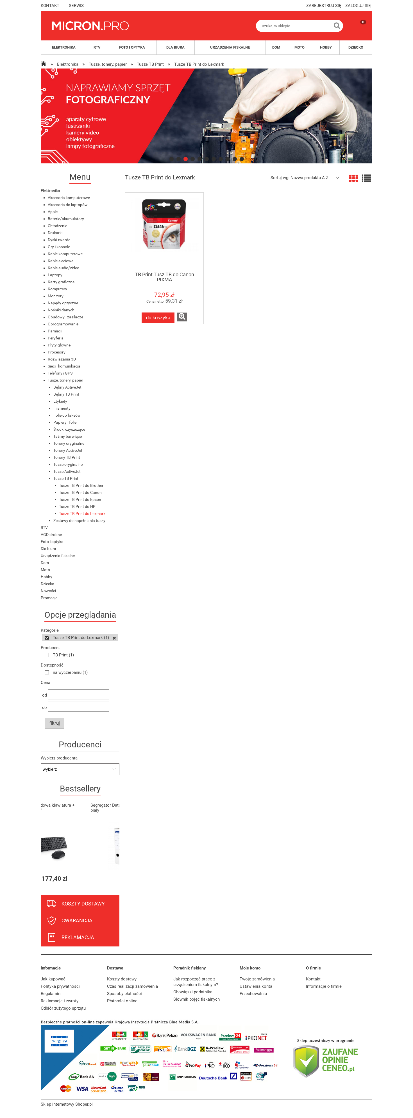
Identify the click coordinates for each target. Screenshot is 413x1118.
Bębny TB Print (66, 394)
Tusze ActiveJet (67, 471)
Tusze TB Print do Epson (80, 499)
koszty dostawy (83, 904)
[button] (182, 316)
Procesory (56, 352)
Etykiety (60, 401)
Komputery (57, 289)
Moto (45, 569)
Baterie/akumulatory (66, 218)
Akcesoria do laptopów (68, 204)
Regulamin (50, 993)
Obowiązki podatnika (192, 991)
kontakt (50, 5)
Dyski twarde (59, 240)
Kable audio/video (63, 268)
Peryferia (55, 338)
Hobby (46, 576)
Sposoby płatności (124, 993)
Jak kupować (53, 979)
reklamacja (78, 937)
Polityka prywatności (60, 986)
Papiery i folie (64, 422)
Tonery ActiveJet (67, 450)
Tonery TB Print (66, 457)
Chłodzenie (57, 225)
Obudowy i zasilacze (65, 317)
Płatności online (122, 1000)
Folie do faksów (67, 415)
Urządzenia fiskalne (58, 555)
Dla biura (48, 548)
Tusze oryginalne (68, 464)
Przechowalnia (253, 993)
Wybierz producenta (59, 758)
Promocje (49, 597)
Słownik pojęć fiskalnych (196, 999)
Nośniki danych (61, 310)
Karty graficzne (61, 282)
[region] (206, 116)
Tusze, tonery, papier (65, 380)
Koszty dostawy (122, 979)
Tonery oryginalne (68, 443)
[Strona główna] (90, 25)
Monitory (55, 296)
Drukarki (55, 233)
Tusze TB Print (65, 478)
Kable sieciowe (60, 261)
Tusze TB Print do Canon (80, 492)
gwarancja (77, 920)
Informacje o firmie (324, 986)
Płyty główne (59, 345)
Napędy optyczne (63, 303)
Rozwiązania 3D (62, 359)
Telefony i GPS (60, 373)
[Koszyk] (357, 30)
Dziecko (47, 583)
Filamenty (62, 408)
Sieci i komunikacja (64, 366)
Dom (45, 562)
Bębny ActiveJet (67, 387)
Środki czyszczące (69, 429)
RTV (44, 527)
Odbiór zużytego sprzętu (63, 1008)
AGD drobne (51, 534)
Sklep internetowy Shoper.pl (67, 1104)
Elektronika (50, 190)
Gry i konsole (59, 247)
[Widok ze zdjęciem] (353, 178)
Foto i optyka (52, 541)
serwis (76, 5)
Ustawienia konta (256, 986)
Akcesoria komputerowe (69, 197)
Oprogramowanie (63, 324)
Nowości (48, 590)
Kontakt (313, 979)
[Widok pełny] (366, 178)
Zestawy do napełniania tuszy (79, 520)
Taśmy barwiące (67, 436)
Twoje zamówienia (257, 979)
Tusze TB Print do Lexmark (82, 513)
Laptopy (55, 275)
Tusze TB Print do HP (77, 506)
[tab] (171, 159)
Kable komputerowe (65, 254)
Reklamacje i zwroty (59, 1000)
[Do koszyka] (110, 878)
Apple (53, 211)
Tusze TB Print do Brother (81, 485)
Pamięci (55, 331)
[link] (206, 116)
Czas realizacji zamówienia (132, 986)
